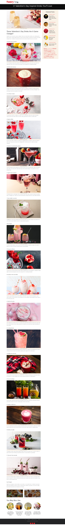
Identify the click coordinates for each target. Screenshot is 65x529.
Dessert (45, 53)
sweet (47, 57)
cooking (49, 51)
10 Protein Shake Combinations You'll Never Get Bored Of (37, 513)
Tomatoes (50, 57)
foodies (47, 54)
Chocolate (50, 50)
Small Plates (54, 35)
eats (51, 53)
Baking (45, 48)
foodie (44, 54)
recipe (47, 56)
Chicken (46, 50)
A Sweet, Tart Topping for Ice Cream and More (52, 31)
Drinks (49, 53)
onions (51, 54)
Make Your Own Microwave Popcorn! (52, 38)
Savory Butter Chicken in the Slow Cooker (52, 25)
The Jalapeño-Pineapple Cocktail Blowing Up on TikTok (10, 513)
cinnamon (53, 50)
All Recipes (50, 14)
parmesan (55, 54)
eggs (52, 53)
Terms (39, 519)
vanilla (53, 57)
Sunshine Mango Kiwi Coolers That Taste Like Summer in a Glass (28, 513)
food (54, 53)
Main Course (53, 22)
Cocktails (53, 14)
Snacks (45, 57)
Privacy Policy (34, 519)
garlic (49, 54)
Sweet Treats (54, 42)
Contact (29, 519)
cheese (54, 48)
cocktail (45, 51)
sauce (53, 56)
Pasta (44, 56)
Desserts (48, 53)
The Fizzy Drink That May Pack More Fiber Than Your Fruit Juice (19, 513)
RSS (25, 519)
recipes (50, 56)
